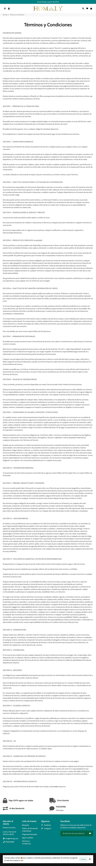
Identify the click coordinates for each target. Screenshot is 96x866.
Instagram (47, 828)
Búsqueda (25, 825)
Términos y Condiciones (26, 842)
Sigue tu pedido (27, 838)
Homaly (5, 15)
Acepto (83, 859)
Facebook (47, 825)
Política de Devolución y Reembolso (30, 829)
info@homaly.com (11, 839)
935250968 (9, 842)
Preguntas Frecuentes (29, 834)
